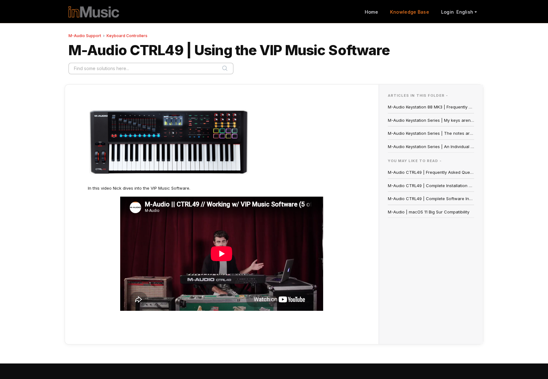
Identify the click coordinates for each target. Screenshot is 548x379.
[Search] (225, 68)
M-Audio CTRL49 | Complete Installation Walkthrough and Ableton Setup (431, 185)
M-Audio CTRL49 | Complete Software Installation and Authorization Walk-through (431, 198)
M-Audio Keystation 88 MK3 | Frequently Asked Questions (431, 106)
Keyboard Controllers (127, 35)
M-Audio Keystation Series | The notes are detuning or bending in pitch (431, 133)
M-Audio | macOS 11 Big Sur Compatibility (428, 211)
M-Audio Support (84, 35)
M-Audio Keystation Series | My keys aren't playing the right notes (431, 120)
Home (371, 12)
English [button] (464, 12)
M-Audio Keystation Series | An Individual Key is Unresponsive (431, 146)
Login (447, 12)
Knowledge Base (409, 12)
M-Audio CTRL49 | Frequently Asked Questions (431, 172)
